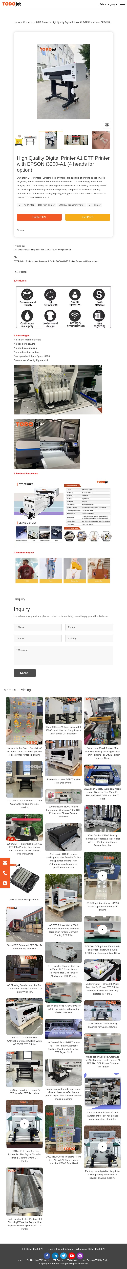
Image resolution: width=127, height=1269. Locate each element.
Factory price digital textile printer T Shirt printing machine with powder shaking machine (102, 1174)
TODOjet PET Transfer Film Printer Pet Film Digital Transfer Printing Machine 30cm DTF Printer (24, 1156)
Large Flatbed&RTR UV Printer (95, 1260)
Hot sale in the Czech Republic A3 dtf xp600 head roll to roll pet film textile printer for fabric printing (24, 751)
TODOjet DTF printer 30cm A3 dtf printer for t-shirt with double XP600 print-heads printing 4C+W (102, 949)
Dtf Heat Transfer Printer (71, 205)
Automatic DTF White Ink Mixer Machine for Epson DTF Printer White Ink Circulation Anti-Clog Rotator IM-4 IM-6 (102, 989)
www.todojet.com (35, 124)
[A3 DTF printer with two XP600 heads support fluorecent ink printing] (102, 876)
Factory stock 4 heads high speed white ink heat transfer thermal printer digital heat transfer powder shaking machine (63, 1094)
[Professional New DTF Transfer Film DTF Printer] (63, 758)
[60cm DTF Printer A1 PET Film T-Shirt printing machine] (24, 924)
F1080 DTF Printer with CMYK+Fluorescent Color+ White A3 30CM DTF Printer (24, 1040)
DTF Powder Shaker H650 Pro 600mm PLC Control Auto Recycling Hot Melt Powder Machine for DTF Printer (64, 971)
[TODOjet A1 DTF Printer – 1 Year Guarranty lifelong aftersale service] (24, 779)
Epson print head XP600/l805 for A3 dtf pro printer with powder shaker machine (63, 1009)
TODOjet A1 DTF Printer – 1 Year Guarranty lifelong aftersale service (24, 803)
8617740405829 (34, 1249)
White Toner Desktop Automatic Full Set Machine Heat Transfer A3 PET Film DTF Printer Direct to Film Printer (103, 1061)
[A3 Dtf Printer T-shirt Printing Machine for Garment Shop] (102, 1010)
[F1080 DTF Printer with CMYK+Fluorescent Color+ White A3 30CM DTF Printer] (24, 1016)
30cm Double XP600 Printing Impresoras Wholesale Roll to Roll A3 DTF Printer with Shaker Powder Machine (102, 840)
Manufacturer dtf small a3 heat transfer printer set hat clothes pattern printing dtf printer (102, 1115)
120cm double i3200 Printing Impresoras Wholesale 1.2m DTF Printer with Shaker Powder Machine (63, 811)
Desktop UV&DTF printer (38, 1260)
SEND (24, 673)
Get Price (87, 217)
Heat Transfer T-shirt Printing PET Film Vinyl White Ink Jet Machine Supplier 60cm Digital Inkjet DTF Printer (24, 1224)
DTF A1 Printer (26, 205)
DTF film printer (46, 205)
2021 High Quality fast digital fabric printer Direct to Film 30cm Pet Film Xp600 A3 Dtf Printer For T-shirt (102, 793)
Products (28, 22)
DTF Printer (42, 22)
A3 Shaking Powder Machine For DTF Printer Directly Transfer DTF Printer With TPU (24, 988)
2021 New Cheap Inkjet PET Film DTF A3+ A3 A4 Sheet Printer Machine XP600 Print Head (63, 1160)
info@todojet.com (63, 1249)
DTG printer (72, 1260)
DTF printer (94, 205)
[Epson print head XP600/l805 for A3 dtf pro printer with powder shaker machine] (63, 992)
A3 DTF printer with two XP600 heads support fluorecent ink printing (102, 906)
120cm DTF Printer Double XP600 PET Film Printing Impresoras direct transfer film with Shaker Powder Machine (24, 848)
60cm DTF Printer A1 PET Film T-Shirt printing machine (24, 947)
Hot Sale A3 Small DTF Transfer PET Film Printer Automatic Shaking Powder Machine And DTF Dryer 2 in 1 (63, 1047)
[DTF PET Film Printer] (63, 81)
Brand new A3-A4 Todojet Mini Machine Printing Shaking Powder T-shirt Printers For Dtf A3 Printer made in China (102, 753)
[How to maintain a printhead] (24, 878)
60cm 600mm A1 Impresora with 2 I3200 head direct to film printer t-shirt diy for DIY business (64, 730)
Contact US (39, 217)
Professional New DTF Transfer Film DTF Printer (63, 781)
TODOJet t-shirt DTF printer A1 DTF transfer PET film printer (24, 1092)
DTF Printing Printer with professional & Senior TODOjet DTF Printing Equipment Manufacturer (56, 261)
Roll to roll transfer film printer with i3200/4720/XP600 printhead (42, 250)
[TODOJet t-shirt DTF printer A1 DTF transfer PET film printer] (24, 1069)
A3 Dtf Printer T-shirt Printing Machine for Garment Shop (103, 1025)
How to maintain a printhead (24, 899)
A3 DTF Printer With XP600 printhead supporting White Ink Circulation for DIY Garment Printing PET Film (63, 930)
